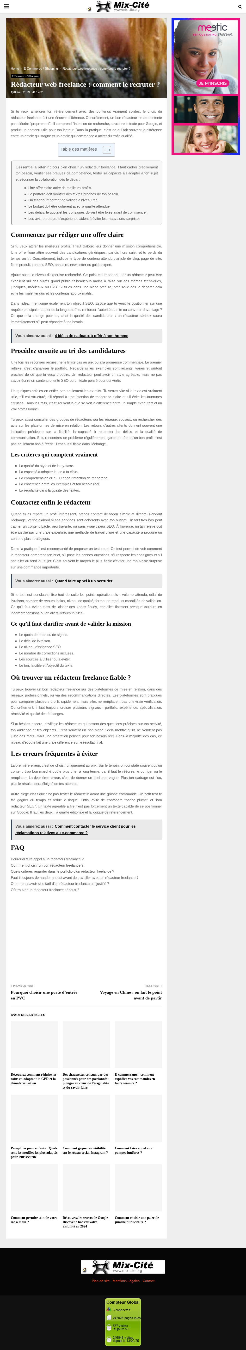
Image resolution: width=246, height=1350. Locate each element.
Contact (148, 1281)
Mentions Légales (126, 1281)
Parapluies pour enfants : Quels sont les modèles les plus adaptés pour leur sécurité (34, 1153)
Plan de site (101, 1281)
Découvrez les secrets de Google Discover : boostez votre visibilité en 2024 (85, 1222)
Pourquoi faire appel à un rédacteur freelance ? (47, 859)
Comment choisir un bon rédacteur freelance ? (47, 865)
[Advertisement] (86, 937)
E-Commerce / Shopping (25, 76)
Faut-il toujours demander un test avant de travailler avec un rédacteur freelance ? (74, 877)
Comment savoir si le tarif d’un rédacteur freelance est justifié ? (60, 884)
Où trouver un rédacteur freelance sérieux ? (45, 890)
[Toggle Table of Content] (104, 150)
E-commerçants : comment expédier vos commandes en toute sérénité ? (135, 1079)
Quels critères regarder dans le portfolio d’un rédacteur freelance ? (62, 871)
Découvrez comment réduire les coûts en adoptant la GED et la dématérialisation (33, 1079)
